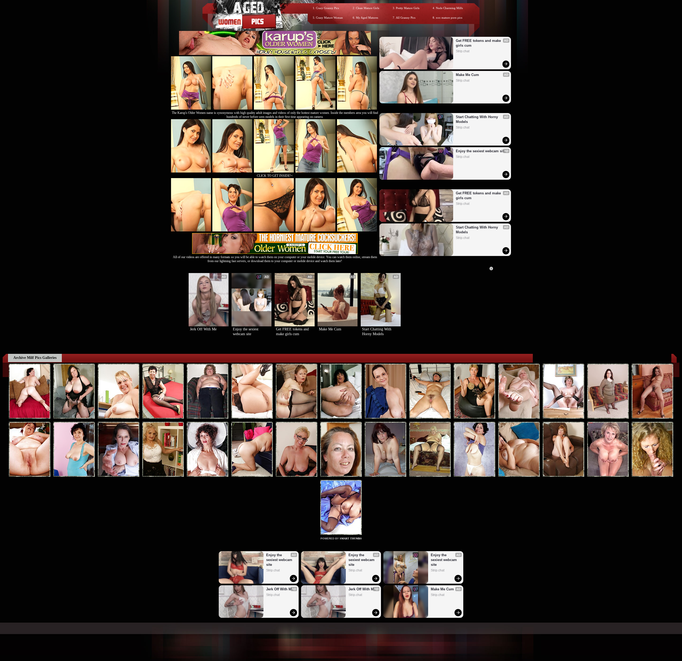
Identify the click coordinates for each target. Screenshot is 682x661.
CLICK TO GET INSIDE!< (275, 176)
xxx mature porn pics (449, 17)
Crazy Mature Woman (329, 17)
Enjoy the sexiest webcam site (481, 151)
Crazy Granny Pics (327, 8)
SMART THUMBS (351, 538)
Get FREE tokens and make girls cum (479, 43)
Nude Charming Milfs (449, 8)
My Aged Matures (367, 17)
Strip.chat (462, 51)
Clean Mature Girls (367, 8)
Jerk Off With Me (203, 329)
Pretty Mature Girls (407, 8)
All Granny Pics (405, 17)
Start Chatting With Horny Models (477, 119)
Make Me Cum (467, 75)
